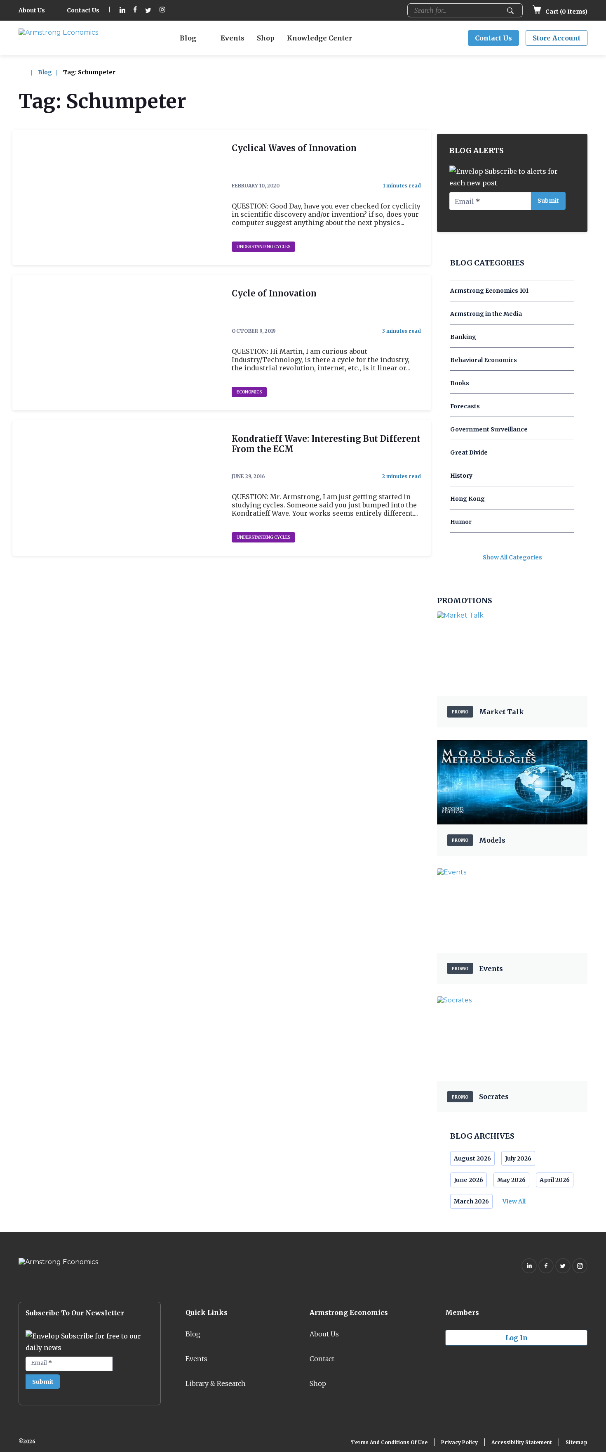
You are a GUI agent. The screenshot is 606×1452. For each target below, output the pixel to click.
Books (459, 383)
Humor (461, 522)
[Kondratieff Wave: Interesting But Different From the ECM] (117, 488)
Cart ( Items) (565, 11)
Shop (266, 38)
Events (232, 38)
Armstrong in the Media (486, 313)
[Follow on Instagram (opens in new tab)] (162, 10)
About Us (32, 10)
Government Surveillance (489, 429)
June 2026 (468, 1180)
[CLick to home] (28, 72)
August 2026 (472, 1158)
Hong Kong (467, 498)
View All (514, 1201)
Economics (249, 392)
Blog (188, 38)
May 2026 (511, 1180)
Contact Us (83, 10)
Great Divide (469, 452)
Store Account (556, 38)
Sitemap (576, 1442)
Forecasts (465, 406)
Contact (322, 1359)
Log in (516, 1338)
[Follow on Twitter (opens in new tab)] (148, 10)
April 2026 (555, 1180)
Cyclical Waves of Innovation (294, 148)
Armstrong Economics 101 (489, 290)
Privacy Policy (459, 1442)
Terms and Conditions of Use (389, 1442)
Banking (463, 337)
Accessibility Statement (521, 1442)
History (461, 475)
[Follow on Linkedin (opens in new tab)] (122, 10)
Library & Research (216, 1383)
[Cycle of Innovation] (117, 342)
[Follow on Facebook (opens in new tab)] (135, 10)
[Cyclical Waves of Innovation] (117, 197)
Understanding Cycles (263, 246)
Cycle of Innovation (274, 293)
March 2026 (471, 1201)
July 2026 (518, 1158)
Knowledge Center (319, 38)
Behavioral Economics (483, 360)
